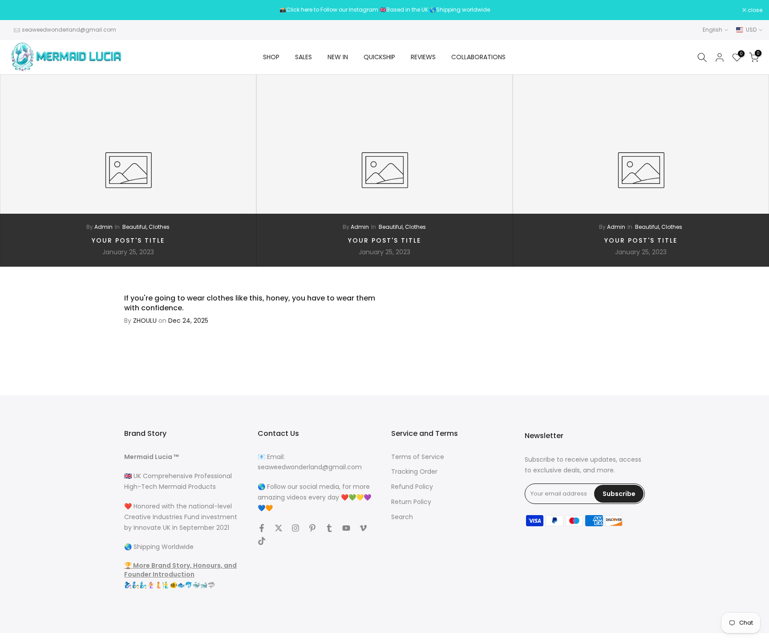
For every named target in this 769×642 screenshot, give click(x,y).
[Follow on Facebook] (262, 528)
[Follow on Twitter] (279, 528)
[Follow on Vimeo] (363, 528)
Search (402, 517)
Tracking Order (414, 472)
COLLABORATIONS (478, 57)
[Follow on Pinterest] (312, 528)
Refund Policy (412, 487)
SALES (303, 57)
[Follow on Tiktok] (262, 541)
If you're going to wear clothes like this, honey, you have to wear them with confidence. (249, 303)
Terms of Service (417, 457)
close (19, 10)
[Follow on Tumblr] (329, 528)
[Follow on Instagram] (295, 528)
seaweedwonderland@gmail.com (69, 29)
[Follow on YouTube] (346, 528)
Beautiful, (135, 227)
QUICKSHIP (379, 57)
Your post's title (128, 240)
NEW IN (338, 57)
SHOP (271, 57)
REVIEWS (423, 57)
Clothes (159, 227)
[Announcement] (384, 9)
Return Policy (411, 502)
